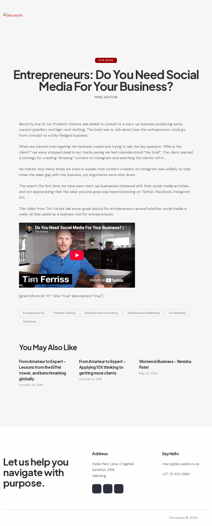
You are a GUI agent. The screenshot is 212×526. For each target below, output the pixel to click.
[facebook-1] (107, 488)
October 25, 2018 (31, 385)
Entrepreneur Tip (33, 312)
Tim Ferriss (29, 321)
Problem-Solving (64, 312)
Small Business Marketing (143, 312)
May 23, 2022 (148, 373)
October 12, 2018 (90, 379)
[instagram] (96, 488)
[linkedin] (118, 488)
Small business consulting (101, 312)
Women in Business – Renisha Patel (165, 364)
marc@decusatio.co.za (180, 464)
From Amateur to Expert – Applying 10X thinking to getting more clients (102, 367)
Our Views (106, 60)
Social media (177, 312)
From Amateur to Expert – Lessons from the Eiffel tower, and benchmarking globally (42, 370)
